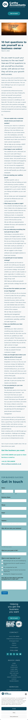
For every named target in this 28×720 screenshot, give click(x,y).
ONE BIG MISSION (14, 681)
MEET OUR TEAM (14, 673)
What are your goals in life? (10, 550)
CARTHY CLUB (14, 671)
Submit (5, 592)
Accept (14, 708)
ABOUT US (14, 665)
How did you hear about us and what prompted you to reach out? (12, 578)
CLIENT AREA (14, 669)
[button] (26, 694)
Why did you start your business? (12, 528)
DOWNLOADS (14, 667)
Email (4, 513)
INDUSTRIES (14, 675)
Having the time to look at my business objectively (15, 570)
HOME (14, 663)
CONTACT (14, 679)
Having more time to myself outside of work (14, 564)
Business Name (6, 497)
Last (16, 493)
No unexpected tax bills (10, 567)
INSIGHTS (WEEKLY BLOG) (14, 677)
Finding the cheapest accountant (13, 574)
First (3, 493)
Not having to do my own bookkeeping (15, 560)
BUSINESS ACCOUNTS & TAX (14, 689)
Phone (4, 505)
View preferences (14, 716)
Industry (4, 520)
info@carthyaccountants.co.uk (11, 464)
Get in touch (14, 13)
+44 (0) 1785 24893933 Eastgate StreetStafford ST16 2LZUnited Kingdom (14, 642)
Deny (14, 712)
